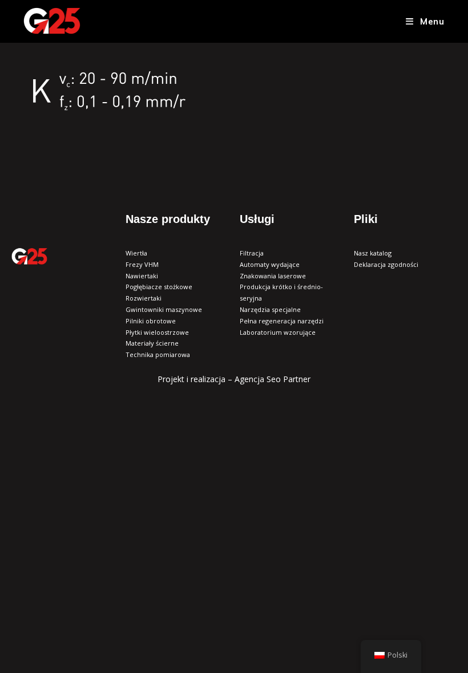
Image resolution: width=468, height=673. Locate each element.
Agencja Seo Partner (272, 379)
